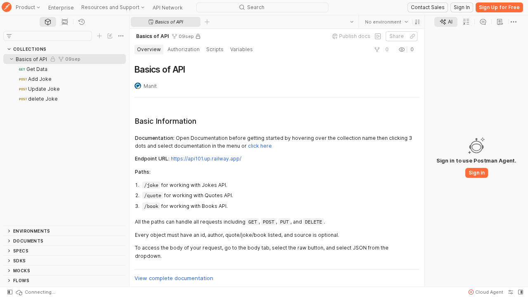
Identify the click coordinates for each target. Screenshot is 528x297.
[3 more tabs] (514, 22)
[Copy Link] (412, 36)
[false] (378, 36)
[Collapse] (11, 59)
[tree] (64, 140)
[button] (417, 21)
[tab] (48, 22)
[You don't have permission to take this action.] (207, 22)
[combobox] (386, 21)
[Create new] (99, 36)
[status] (35, 292)
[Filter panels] (9, 36)
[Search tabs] (352, 22)
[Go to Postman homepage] (7, 7)
